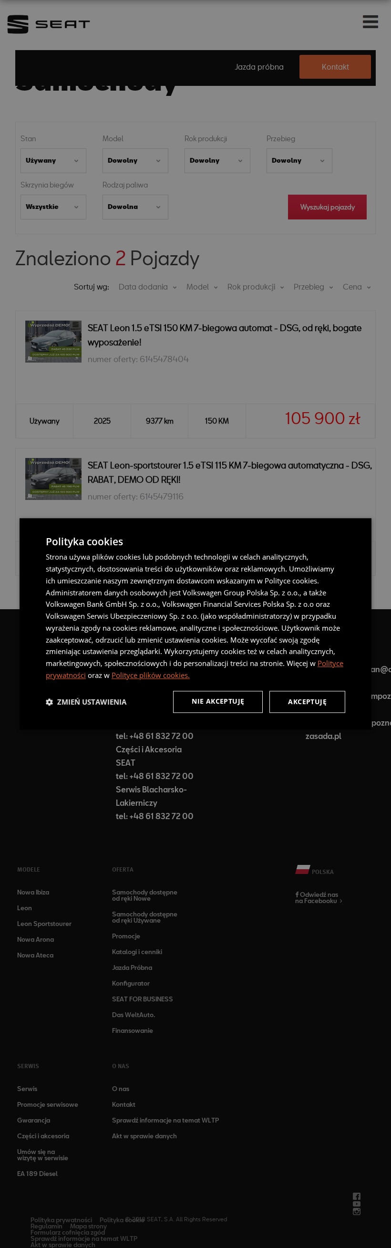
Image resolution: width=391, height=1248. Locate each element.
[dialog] (195, 623)
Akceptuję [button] (307, 701)
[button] (86, 702)
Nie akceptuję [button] (218, 701)
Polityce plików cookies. (151, 675)
